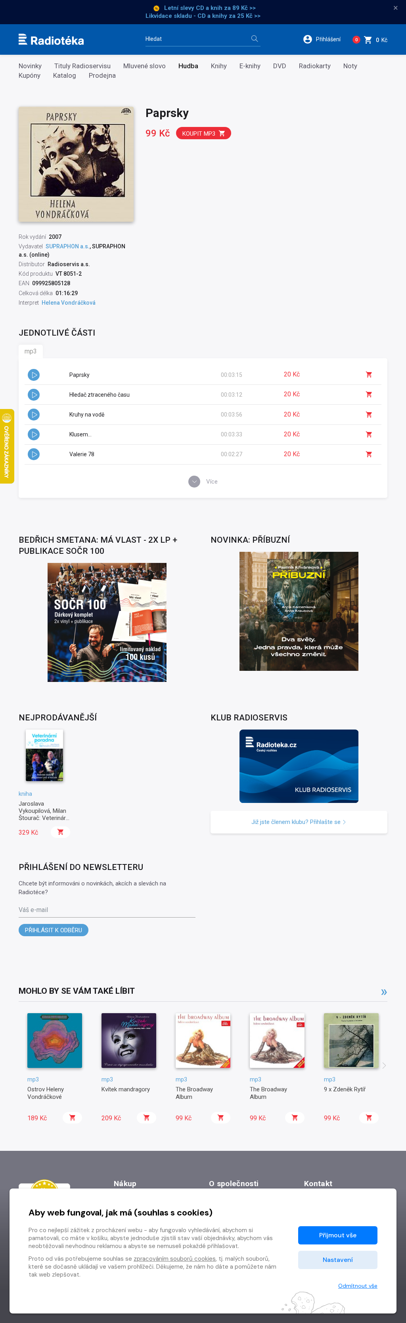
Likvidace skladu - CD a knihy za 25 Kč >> (203, 15)
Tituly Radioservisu (82, 66)
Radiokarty (315, 66)
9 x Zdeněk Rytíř (345, 1089)
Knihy (219, 66)
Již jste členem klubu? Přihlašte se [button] (296, 822)
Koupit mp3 (198, 133)
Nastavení (338, 1260)
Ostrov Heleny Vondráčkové (45, 1093)
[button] (325, 39)
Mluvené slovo (144, 66)
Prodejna (102, 75)
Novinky (30, 66)
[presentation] (384, 1066)
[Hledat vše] (254, 39)
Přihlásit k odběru (53, 930)
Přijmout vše (337, 1235)
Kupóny (29, 75)
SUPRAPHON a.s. (68, 246)
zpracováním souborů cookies (175, 1259)
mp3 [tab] (31, 351)
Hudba (188, 66)
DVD (279, 66)
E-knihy (249, 66)
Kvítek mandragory (126, 1089)
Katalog (64, 75)
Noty (350, 66)
